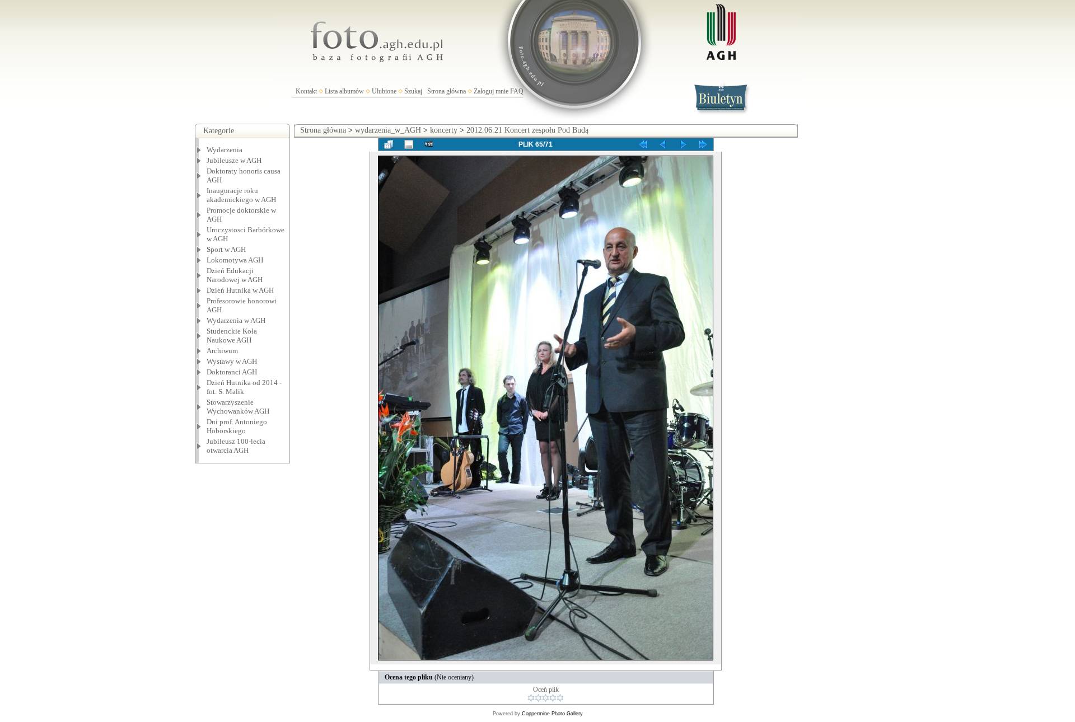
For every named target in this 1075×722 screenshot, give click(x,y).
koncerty (443, 130)
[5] (560, 698)
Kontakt (306, 91)
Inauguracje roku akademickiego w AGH (241, 195)
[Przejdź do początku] (643, 144)
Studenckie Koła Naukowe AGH (232, 335)
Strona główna (446, 91)
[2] (538, 698)
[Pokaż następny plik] (683, 144)
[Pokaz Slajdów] (429, 144)
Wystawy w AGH (232, 361)
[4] (553, 698)
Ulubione (384, 91)
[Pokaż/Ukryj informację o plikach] (409, 144)
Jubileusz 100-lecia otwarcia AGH (236, 445)
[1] (531, 698)
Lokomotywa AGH (235, 260)
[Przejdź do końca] (703, 144)
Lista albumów (344, 91)
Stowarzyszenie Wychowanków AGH (238, 406)
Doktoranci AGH (232, 372)
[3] (545, 698)
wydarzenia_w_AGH (388, 130)
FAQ (517, 91)
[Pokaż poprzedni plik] (663, 144)
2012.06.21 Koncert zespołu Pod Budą (527, 130)
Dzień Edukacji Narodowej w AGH (235, 275)
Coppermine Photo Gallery (552, 713)
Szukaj (413, 91)
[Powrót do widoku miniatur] (388, 144)
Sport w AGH (226, 249)
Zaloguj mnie (491, 91)
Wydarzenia (224, 150)
